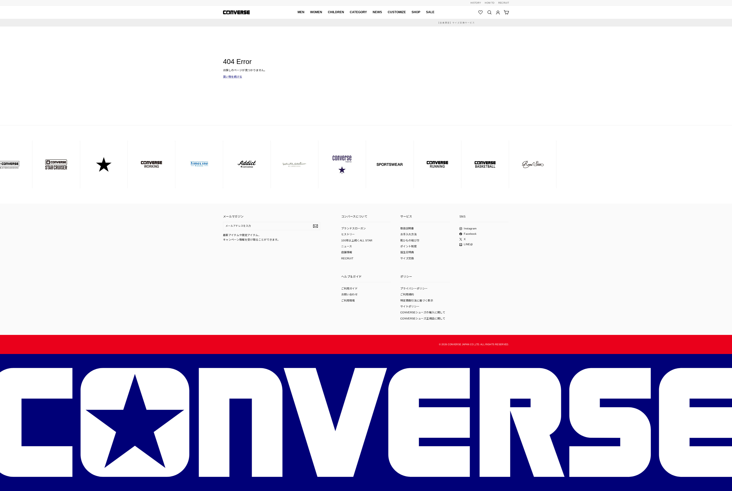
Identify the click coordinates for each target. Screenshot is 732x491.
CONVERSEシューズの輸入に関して (422, 312)
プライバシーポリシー (414, 288)
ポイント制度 (408, 246)
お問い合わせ (349, 294)
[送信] (315, 226)
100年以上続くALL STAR (356, 240)
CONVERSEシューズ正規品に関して (422, 318)
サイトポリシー (409, 306)
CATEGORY (358, 12)
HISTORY (475, 3)
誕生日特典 (407, 252)
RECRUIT (503, 3)
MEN (301, 12)
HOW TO (489, 3)
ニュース (346, 246)
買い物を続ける (232, 76)
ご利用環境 (348, 300)
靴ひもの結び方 (409, 240)
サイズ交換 (407, 258)
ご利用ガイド (349, 288)
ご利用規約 (407, 294)
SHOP (416, 12)
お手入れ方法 (408, 234)
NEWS (377, 12)
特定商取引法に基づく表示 (416, 300)
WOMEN (316, 12)
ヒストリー (348, 234)
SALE (430, 12)
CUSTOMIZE (397, 12)
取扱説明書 (407, 228)
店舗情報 (346, 252)
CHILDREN (336, 12)
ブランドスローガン (353, 228)
